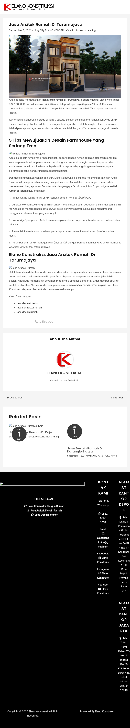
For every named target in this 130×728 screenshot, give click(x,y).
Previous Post (13, 397)
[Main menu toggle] (123, 7)
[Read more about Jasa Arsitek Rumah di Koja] (26, 425)
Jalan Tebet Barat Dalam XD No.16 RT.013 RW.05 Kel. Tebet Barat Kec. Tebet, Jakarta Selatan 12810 (124, 664)
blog (36, 30)
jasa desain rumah (27, 312)
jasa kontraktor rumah (29, 307)
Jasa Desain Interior (46, 514)
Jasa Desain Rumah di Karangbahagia (85, 449)
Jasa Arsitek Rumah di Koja (30, 432)
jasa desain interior (27, 303)
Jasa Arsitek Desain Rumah (46, 510)
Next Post (118, 397)
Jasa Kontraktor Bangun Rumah (46, 506)
